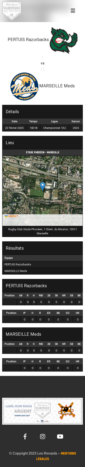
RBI (41, 295)
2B (48, 295)
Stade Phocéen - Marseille (42, 152)
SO (68, 313)
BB (79, 295)
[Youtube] (60, 436)
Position (10, 295)
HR (64, 295)
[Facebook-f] (25, 436)
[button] (72, 11)
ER (48, 313)
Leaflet (13, 216)
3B (56, 295)
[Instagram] (42, 436)
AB (20, 295)
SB (71, 295)
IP (24, 313)
